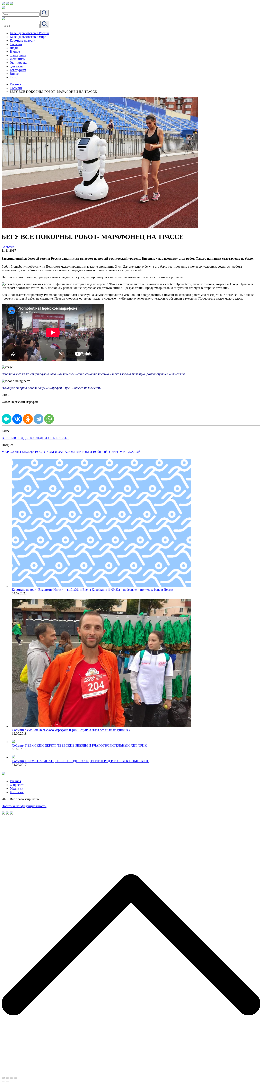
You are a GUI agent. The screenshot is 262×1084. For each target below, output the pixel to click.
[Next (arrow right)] (7, 1081)
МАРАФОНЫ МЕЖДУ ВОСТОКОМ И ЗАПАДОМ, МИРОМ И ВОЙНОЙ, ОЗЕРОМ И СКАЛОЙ (71, 452)
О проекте (17, 784)
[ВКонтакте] (17, 419)
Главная (15, 84)
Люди (14, 48)
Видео (14, 73)
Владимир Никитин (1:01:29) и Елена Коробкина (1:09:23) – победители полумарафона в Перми (105, 589)
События (16, 44)
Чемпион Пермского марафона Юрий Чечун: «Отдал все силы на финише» (77, 730)
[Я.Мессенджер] (6, 419)
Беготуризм (18, 70)
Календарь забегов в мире (28, 36)
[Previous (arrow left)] (3, 1081)
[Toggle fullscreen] (11, 1077)
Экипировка (18, 62)
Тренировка (18, 55)
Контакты (17, 792)
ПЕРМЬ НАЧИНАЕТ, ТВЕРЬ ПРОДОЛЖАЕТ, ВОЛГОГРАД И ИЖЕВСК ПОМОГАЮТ (87, 761)
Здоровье (16, 66)
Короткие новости (22, 40)
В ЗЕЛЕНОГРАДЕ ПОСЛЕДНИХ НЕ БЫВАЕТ (35, 438)
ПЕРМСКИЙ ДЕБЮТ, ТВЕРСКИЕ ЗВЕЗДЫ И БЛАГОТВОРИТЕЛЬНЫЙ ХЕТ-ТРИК (86, 745)
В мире (15, 51)
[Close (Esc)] (3, 1077)
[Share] (7, 1077)
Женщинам (17, 59)
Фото (13, 77)
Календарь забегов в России (29, 33)
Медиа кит (17, 788)
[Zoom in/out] (15, 1077)
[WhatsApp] (49, 419)
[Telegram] (38, 419)
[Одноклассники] (28, 419)
